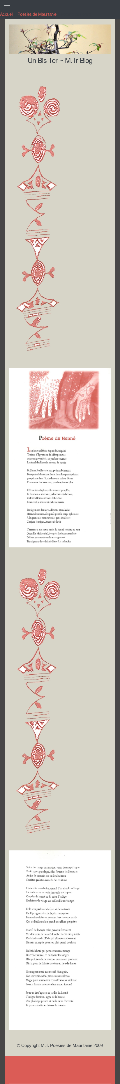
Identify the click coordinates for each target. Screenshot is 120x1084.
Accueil (6, 14)
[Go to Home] (60, 50)
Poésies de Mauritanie (37, 14)
